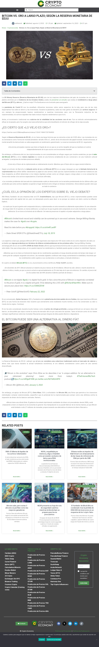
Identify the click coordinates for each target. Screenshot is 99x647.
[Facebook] (59, 624)
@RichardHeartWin (73, 283)
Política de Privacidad (63, 631)
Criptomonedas (12, 28)
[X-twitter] (64, 624)
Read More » (17, 476)
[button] (17, 9)
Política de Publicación (81, 631)
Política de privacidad (54, 639)
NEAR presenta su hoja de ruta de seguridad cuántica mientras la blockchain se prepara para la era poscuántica (49, 510)
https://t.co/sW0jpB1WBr (24, 379)
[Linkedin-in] (76, 624)
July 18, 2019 (49, 233)
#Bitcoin (7, 218)
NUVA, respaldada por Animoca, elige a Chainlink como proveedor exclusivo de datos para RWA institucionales (49, 456)
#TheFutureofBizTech (86, 376)
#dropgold (30, 227)
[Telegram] (70, 624)
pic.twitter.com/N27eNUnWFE (47, 379)
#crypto (33, 221)
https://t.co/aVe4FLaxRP (45, 227)
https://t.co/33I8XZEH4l (34, 286)
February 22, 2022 (37, 291)
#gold (23, 221)
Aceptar (41, 639)
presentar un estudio (59, 100)
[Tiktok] (81, 624)
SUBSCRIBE (83, 583)
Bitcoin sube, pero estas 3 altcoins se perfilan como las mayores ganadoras (16, 508)
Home (4, 28)
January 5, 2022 (36, 385)
